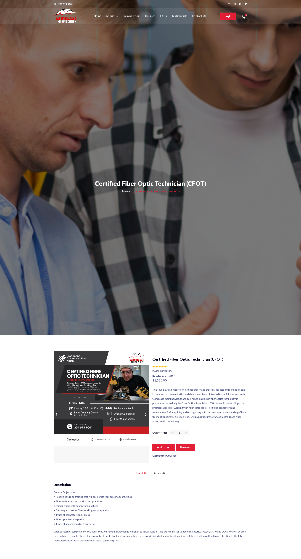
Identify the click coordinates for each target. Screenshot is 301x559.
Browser (185, 447)
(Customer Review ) (162, 370)
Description (142, 473)
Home (97, 16)
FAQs (163, 16)
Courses (150, 16)
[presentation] (56, 413)
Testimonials (179, 16)
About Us (112, 16)
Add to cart (163, 447)
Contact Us (199, 16)
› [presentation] (146, 357)
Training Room (131, 16)
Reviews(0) (159, 473)
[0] (243, 17)
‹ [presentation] (56, 357)
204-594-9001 (65, 4)
